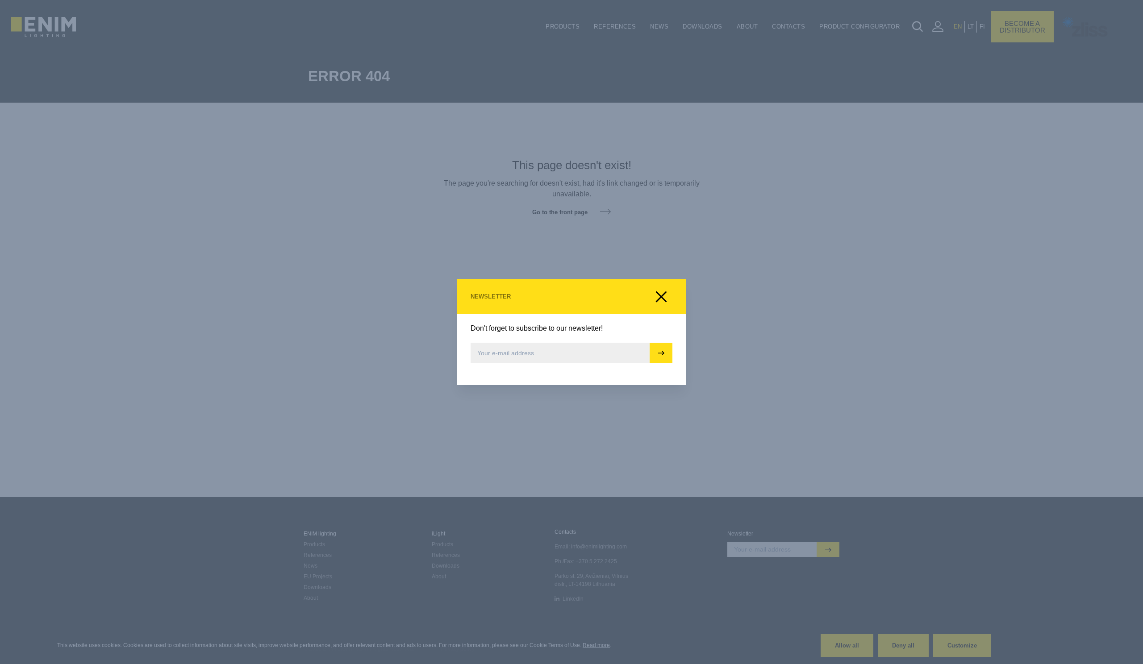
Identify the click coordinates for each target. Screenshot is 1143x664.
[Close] (661, 297)
